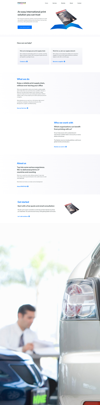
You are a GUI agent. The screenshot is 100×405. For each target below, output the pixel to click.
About (71, 3)
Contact (79, 3)
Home (46, 3)
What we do (23, 79)
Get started (23, 202)
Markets (63, 3)
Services (55, 3)
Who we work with (63, 122)
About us (21, 163)
